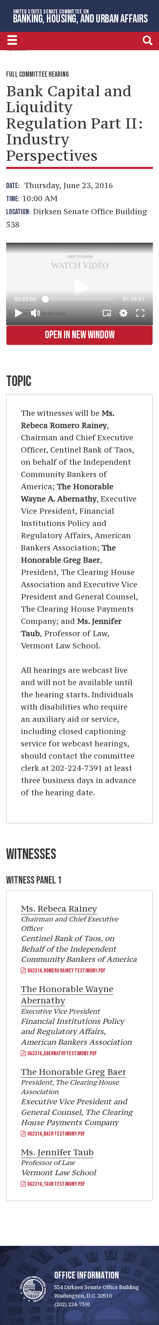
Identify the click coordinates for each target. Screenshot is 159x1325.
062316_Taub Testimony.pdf (55, 1184)
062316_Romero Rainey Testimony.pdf (65, 970)
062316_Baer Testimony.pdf (55, 1133)
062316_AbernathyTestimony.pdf (61, 1053)
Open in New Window (80, 335)
